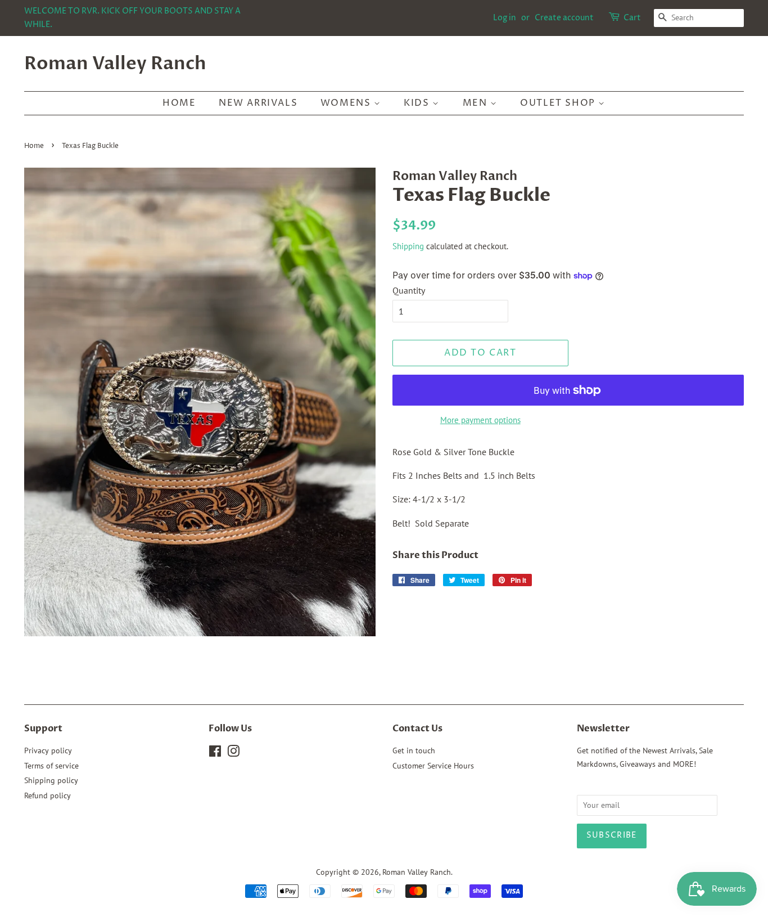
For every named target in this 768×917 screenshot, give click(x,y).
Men (476, 103)
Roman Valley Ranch (115, 63)
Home (179, 103)
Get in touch (413, 750)
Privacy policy (48, 750)
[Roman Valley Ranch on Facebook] (215, 753)
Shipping (408, 246)
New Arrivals (258, 103)
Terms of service (51, 766)
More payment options (480, 420)
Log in (504, 17)
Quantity (408, 290)
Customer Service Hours (433, 766)
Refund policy (47, 795)
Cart (632, 17)
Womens (347, 103)
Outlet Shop (559, 103)
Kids (418, 103)
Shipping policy (51, 780)
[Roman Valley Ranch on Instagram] (233, 753)
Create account (564, 17)
